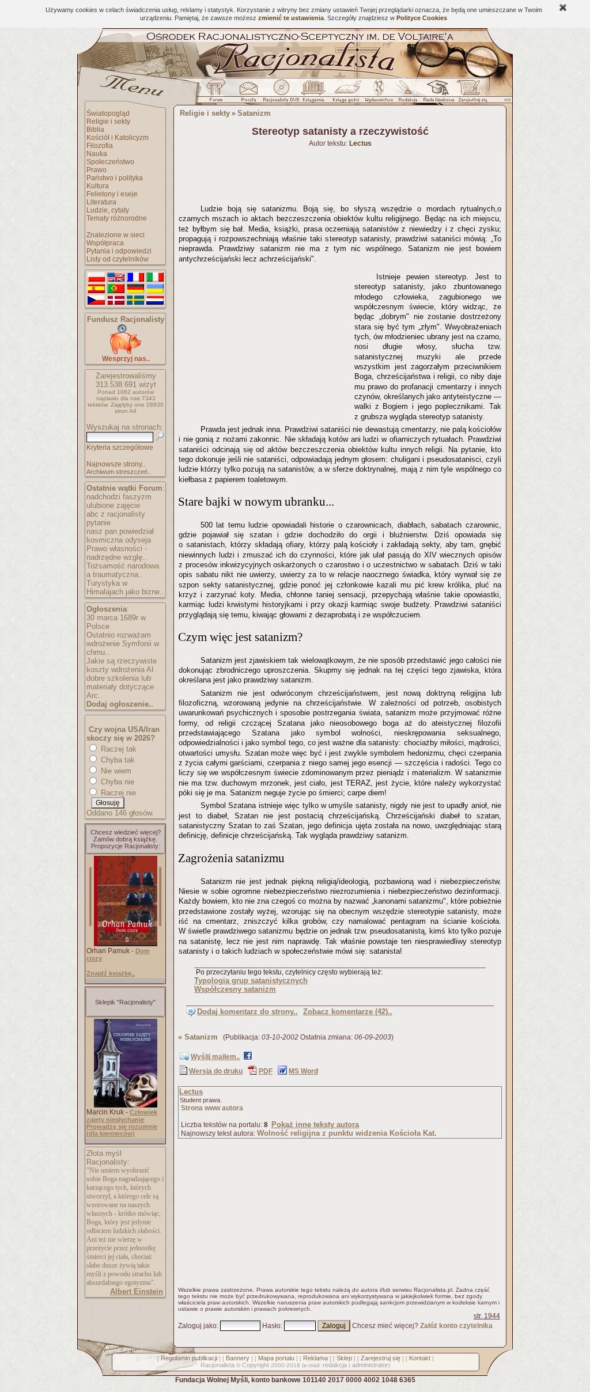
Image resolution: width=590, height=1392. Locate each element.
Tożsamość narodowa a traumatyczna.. (122, 570)
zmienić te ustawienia (291, 17)
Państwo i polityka (114, 178)
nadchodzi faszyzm (119, 496)
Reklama (315, 1358)
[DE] (135, 289)
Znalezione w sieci (115, 235)
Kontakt (419, 1358)
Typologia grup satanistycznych (251, 980)
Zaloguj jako (197, 1326)
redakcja (335, 1364)
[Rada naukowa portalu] (437, 94)
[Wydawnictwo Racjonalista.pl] (378, 94)
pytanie (98, 522)
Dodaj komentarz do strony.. (247, 1011)
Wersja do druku (216, 1071)
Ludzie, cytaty (107, 210)
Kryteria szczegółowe (119, 447)
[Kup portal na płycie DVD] (281, 94)
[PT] (116, 289)
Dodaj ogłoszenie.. (119, 704)
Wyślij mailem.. (215, 1057)
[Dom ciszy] (125, 944)
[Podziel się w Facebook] (247, 1058)
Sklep (344, 1358)
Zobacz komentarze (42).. (347, 1011)
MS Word (303, 1071)
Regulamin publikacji (189, 1358)
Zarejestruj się (380, 1358)
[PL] (96, 277)
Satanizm (254, 113)
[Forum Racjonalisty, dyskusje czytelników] (218, 94)
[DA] (116, 300)
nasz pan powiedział (120, 531)
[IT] (155, 277)
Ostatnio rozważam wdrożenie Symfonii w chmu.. (122, 644)
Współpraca (105, 243)
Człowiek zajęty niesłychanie (121, 1116)
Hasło (271, 1326)
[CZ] (96, 300)
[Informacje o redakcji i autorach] (407, 94)
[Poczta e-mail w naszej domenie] (248, 94)
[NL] (155, 300)
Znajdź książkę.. (110, 973)
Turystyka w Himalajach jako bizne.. (125, 587)
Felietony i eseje (112, 194)
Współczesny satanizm (235, 989)
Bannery (237, 1358)
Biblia (95, 130)
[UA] (155, 289)
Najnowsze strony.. (115, 464)
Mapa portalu (276, 1358)
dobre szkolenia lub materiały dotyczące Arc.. (120, 687)
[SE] (135, 300)
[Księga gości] (348, 94)
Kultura (97, 186)
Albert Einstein (136, 1291)
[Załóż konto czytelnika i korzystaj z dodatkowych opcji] (469, 94)
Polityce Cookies (421, 17)
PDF (266, 1071)
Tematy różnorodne (116, 218)
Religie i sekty (108, 121)
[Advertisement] (264, 340)
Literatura (101, 202)
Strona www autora (212, 1108)
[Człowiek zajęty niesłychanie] (125, 1105)
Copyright (255, 1364)
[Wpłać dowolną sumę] (125, 352)
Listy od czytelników (117, 259)
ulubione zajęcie (113, 505)
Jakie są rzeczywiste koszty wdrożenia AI (121, 665)
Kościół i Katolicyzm (117, 138)
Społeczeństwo (110, 162)
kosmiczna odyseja (118, 540)
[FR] (135, 277)
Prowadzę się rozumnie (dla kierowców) (121, 1130)
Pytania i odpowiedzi (119, 251)
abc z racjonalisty (115, 514)
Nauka (96, 154)
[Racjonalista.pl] (295, 76)
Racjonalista (218, 1364)
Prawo (96, 170)
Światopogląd (108, 113)
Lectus (191, 1091)
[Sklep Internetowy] (314, 94)
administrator (370, 1364)
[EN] (116, 277)
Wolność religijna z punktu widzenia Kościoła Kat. (347, 1133)
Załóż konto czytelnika (456, 1326)
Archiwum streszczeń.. (118, 471)
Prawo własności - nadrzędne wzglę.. (116, 553)
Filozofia (99, 146)
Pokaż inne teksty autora (315, 1124)
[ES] (96, 289)
